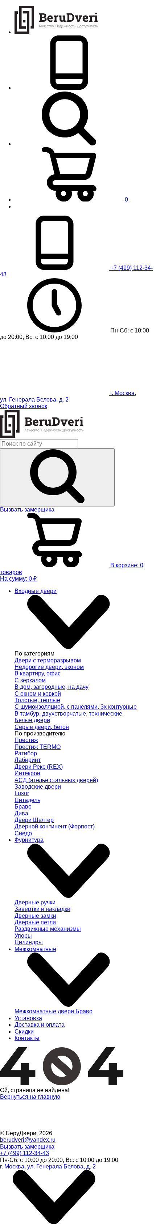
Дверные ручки (35, 902)
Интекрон (27, 773)
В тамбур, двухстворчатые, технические (68, 713)
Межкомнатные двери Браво (54, 1011)
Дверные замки (35, 916)
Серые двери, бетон (42, 727)
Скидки (24, 1031)
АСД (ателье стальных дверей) (56, 780)
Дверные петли (35, 922)
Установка (28, 1018)
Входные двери (36, 591)
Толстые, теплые (37, 700)
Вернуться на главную (30, 1097)
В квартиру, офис (38, 673)
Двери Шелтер (34, 820)
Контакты (27, 1038)
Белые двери (32, 720)
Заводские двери (38, 787)
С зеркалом (30, 680)
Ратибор (26, 753)
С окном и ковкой (38, 694)
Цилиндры (29, 942)
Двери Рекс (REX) (39, 767)
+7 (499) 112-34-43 (24, 1153)
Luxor (22, 793)
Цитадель (27, 800)
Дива (21, 813)
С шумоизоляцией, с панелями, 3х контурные (76, 707)
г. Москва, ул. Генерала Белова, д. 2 (48, 1166)
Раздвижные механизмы (48, 929)
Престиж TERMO (38, 747)
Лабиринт (28, 760)
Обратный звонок (23, 406)
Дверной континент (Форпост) (55, 826)
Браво (23, 806)
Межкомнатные (35, 949)
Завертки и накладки (42, 909)
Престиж (26, 740)
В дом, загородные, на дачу (52, 687)
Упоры (23, 936)
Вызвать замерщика (27, 509)
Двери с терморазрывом (48, 660)
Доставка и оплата (40, 1025)
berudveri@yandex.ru (28, 1140)
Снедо (23, 833)
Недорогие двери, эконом (49, 667)
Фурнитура (29, 840)
